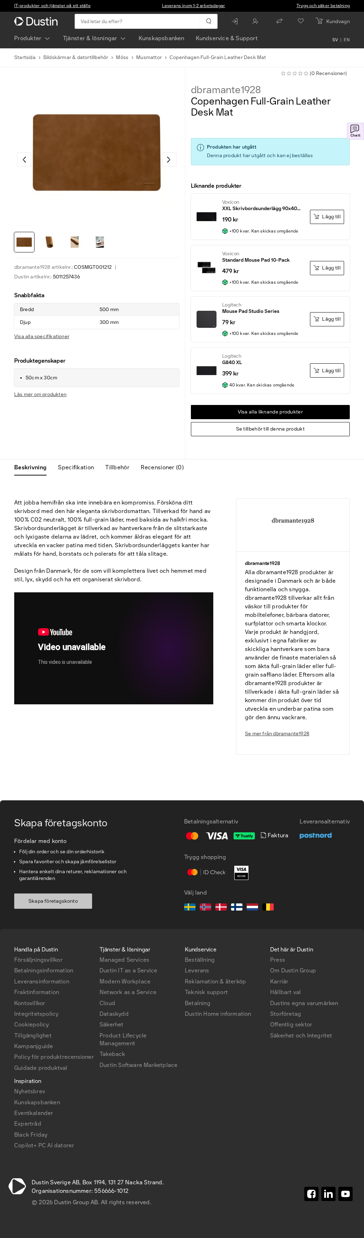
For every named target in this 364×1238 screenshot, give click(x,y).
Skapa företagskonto (53, 901)
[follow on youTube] (345, 1194)
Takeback (112, 1054)
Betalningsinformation (43, 970)
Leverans (197, 970)
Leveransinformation (41, 981)
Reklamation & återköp (215, 981)
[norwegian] (205, 908)
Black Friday (30, 1134)
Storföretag (285, 1013)
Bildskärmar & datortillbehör (75, 57)
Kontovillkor (29, 1003)
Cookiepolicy (31, 1024)
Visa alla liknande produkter (270, 412)
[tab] (33, 467)
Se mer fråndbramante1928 (277, 734)
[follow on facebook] (311, 1194)
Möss (122, 57)
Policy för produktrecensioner (54, 1056)
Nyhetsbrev (29, 1091)
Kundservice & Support (227, 38)
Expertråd (27, 1123)
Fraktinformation (36, 992)
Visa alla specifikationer (41, 336)
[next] (169, 160)
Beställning (200, 959)
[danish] (221, 908)
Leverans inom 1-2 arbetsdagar (193, 5)
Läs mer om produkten (40, 394)
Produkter (28, 38)
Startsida (25, 57)
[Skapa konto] (257, 21)
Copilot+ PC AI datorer (44, 1145)
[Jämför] (279, 21)
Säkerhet (112, 1024)
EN (347, 40)
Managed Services (124, 959)
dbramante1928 (226, 90)
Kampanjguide (33, 1046)
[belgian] (268, 908)
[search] (208, 21)
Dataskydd (114, 1013)
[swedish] (190, 908)
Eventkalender (33, 1113)
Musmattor (149, 57)
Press (277, 959)
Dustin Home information (218, 1013)
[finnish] (236, 908)
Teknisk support (206, 992)
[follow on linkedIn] (328, 1194)
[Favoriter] (300, 21)
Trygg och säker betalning (323, 5)
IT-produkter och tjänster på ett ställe (52, 5)
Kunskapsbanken (161, 38)
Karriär (279, 981)
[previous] (24, 160)
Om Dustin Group (293, 970)
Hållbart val (285, 992)
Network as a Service (128, 992)
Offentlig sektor (291, 1024)
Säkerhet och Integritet (301, 1035)
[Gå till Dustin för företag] (37, 21)
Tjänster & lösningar (90, 38)
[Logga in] (236, 21)
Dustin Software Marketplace (138, 1065)
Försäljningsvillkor (38, 959)
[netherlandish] (252, 908)
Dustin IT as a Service (128, 970)
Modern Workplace (125, 981)
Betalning (197, 1003)
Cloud (107, 1003)
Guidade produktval (41, 1067)
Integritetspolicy (36, 1013)
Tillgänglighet (33, 1035)
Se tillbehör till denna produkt (270, 429)
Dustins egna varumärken (304, 1003)
